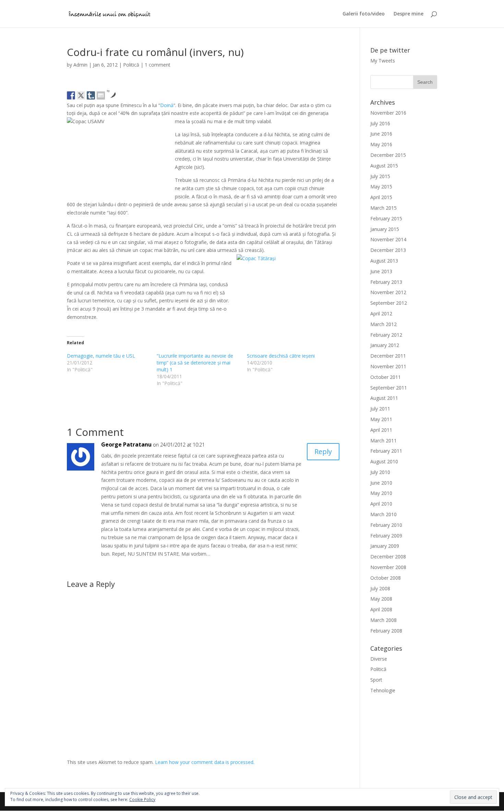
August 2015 (384, 165)
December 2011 (388, 355)
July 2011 (380, 408)
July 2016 (380, 123)
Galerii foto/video (364, 14)
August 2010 (384, 461)
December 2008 (388, 556)
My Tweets (382, 60)
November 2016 (388, 112)
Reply (323, 451)
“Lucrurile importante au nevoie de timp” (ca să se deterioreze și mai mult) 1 (195, 362)
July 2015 (380, 176)
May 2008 (381, 598)
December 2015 (388, 155)
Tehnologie (382, 690)
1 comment (157, 64)
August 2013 (384, 260)
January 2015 (384, 229)
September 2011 (388, 387)
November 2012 (388, 292)
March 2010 (383, 514)
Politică (131, 64)
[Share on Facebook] (71, 95)
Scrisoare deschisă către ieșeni (281, 355)
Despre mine (408, 14)
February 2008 (386, 630)
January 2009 (384, 546)
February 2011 (386, 451)
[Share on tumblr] (91, 95)
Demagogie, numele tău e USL (101, 355)
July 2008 (380, 588)
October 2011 (385, 377)
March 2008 (383, 620)
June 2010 (381, 482)
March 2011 (383, 440)
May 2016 (381, 144)
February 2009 (386, 535)
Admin (80, 64)
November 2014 (388, 239)
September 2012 (388, 303)
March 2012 (383, 324)
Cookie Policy (142, 799)
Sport (376, 679)
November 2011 (388, 366)
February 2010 (386, 525)
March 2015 (383, 208)
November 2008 (388, 567)
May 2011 (381, 419)
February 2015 (386, 218)
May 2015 (381, 186)
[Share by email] (101, 95)
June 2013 (381, 271)
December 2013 (388, 250)
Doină (166, 105)
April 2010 (381, 503)
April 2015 (381, 197)
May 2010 (381, 493)
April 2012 (381, 313)
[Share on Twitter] (81, 95)
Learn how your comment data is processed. (204, 762)
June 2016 (381, 133)
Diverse (378, 659)
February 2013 (386, 282)
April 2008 (381, 609)
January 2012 (384, 345)
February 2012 (386, 335)
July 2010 (380, 472)
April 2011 (381, 430)
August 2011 (384, 398)
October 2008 (385, 578)
